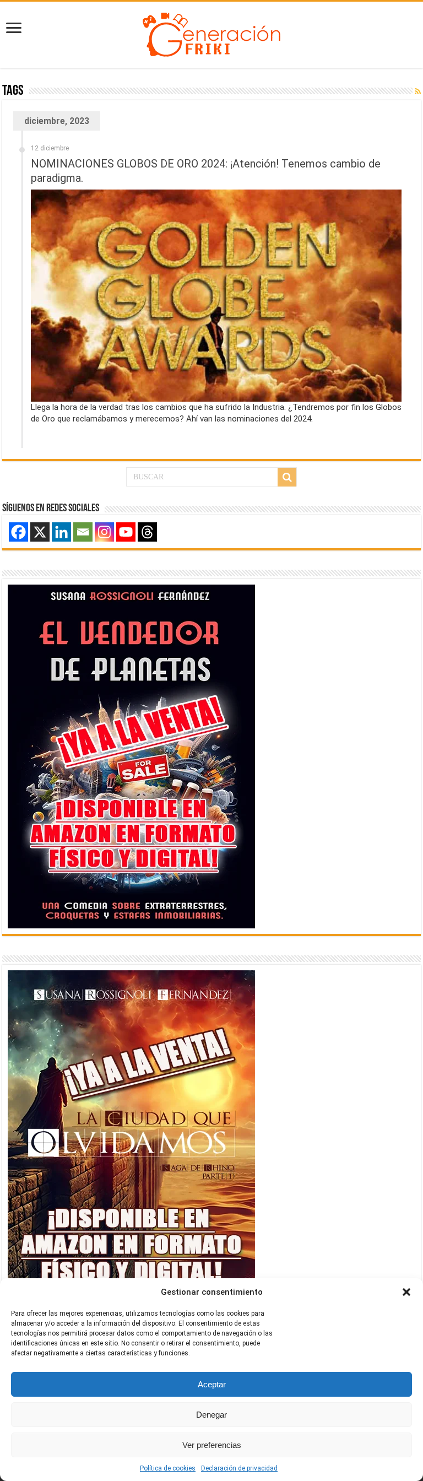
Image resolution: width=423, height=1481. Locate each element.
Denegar (211, 1414)
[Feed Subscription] (418, 91)
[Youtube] (125, 532)
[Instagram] (104, 532)
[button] (406, 1292)
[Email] (83, 532)
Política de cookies (168, 1468)
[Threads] (147, 532)
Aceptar (212, 1384)
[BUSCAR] (287, 477)
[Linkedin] (61, 532)
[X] (40, 532)
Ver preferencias (211, 1445)
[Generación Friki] (211, 33)
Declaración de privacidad (239, 1468)
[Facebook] (18, 532)
